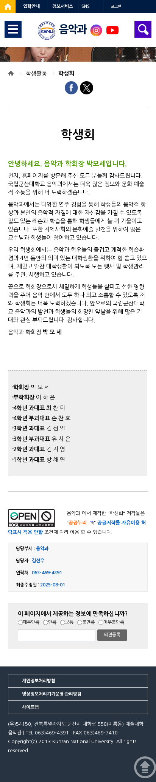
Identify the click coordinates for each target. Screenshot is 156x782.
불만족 (88, 622)
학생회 (66, 73)
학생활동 (36, 73)
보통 (69, 622)
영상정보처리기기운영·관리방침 (51, 694)
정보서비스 (62, 6)
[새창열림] (8, 6)
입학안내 (31, 6)
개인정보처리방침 (38, 681)
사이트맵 (30, 707)
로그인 (116, 6)
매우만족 (31, 622)
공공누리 (78, 522)
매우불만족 (113, 622)
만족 (52, 622)
